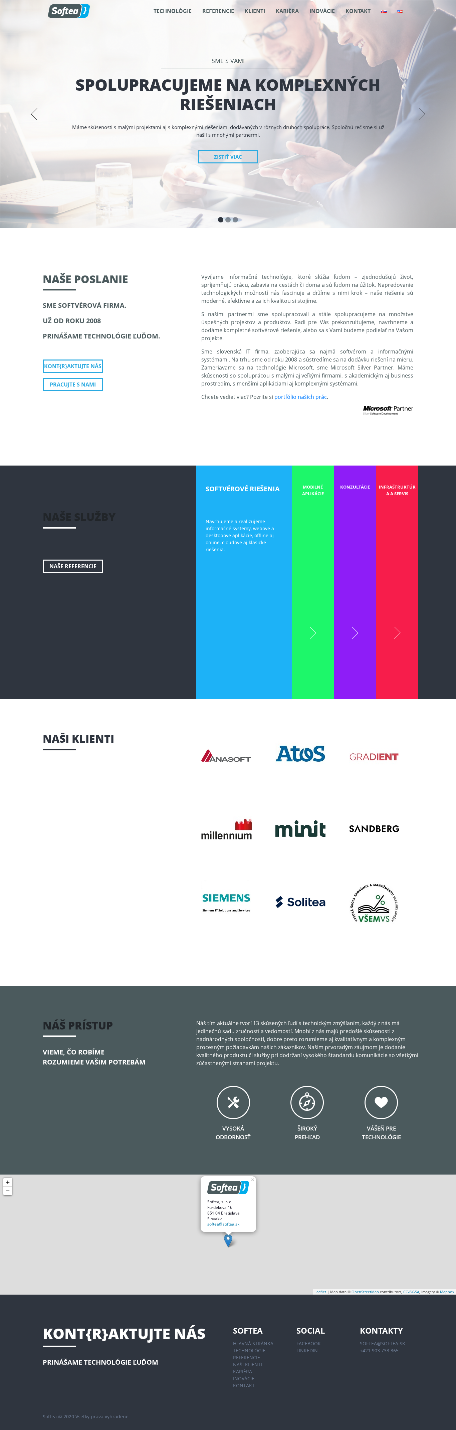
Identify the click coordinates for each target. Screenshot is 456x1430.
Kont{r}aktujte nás (72, 366)
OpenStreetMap (365, 1291)
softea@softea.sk (223, 1224)
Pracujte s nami (73, 384)
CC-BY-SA (411, 1291)
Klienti (255, 11)
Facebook (308, 1343)
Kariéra (287, 11)
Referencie (218, 11)
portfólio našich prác (300, 397)
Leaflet (320, 1291)
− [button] (8, 1190)
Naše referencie (72, 566)
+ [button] (8, 1182)
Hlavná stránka (253, 1343)
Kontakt (358, 11)
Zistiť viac (228, 156)
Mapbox (447, 1291)
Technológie (173, 11)
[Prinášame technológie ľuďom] (69, 11)
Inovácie (322, 11)
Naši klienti (247, 1364)
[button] (34, 114)
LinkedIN (307, 1350)
